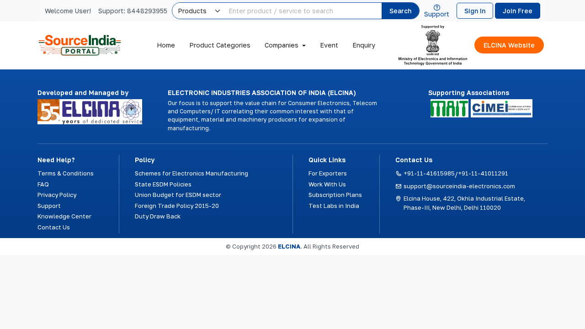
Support (436, 13)
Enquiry (363, 45)
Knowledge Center (64, 216)
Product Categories (219, 45)
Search (400, 11)
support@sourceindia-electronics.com (459, 186)
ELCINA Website (509, 45)
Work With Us (327, 184)
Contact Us (53, 227)
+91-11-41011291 (483, 173)
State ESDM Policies (163, 184)
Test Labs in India (333, 205)
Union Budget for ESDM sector (178, 194)
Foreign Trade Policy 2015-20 (177, 205)
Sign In (474, 11)
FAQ (43, 184)
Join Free (517, 11)
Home (166, 45)
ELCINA (289, 246)
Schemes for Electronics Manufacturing (191, 173)
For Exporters (327, 173)
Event (329, 45)
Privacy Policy (56, 194)
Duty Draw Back (158, 216)
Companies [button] (281, 45)
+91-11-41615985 (429, 173)
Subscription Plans (335, 194)
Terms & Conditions (65, 173)
